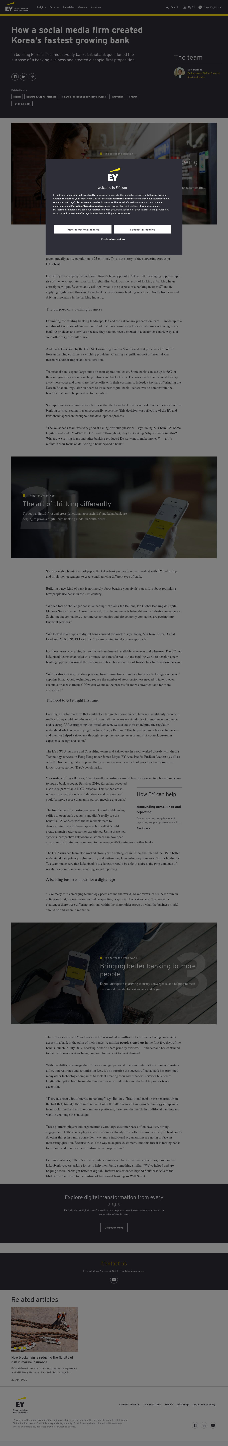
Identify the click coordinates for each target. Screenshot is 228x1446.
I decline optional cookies (83, 229)
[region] (114, 207)
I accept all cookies (142, 229)
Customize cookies (113, 239)
